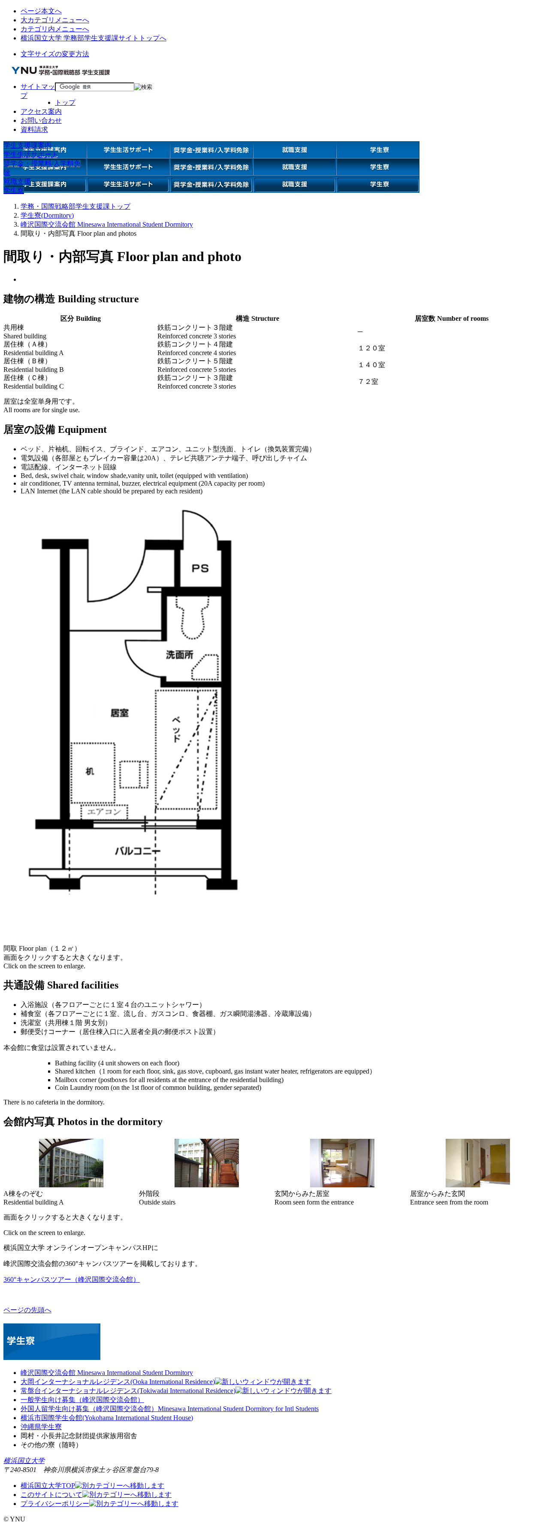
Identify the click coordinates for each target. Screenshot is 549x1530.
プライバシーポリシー (55, 1503)
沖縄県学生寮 (41, 1426)
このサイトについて (51, 1494)
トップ (65, 102)
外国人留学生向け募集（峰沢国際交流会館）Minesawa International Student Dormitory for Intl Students (170, 1408)
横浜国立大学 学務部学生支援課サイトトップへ (93, 38)
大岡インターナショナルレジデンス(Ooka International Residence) (118, 1381)
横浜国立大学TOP (48, 1485)
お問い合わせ (41, 120)
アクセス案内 (41, 111)
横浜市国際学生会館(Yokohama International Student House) (107, 1417)
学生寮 (13, 190)
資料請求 (34, 129)
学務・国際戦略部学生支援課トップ (75, 206)
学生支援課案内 (27, 145)
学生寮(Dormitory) (47, 215)
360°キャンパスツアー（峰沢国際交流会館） (71, 1279)
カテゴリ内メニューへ (55, 29)
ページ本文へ (41, 11)
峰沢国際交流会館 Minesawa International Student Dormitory (107, 224)
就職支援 (17, 181)
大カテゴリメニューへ (55, 20)
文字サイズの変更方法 (55, 54)
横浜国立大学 (24, 1460)
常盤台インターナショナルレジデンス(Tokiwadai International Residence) (128, 1390)
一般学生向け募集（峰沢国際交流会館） (82, 1399)
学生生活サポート (30, 154)
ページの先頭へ (27, 1310)
